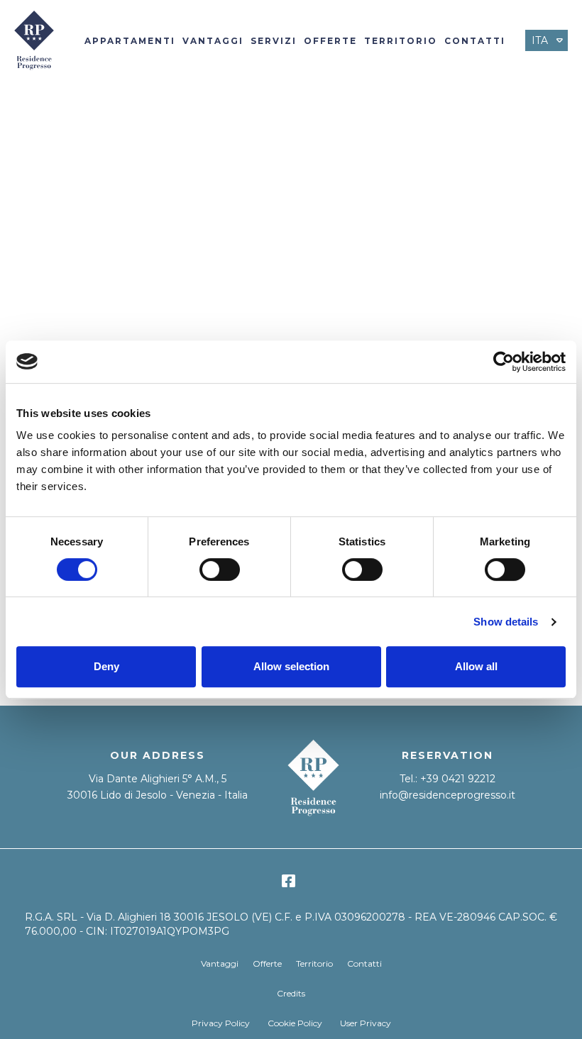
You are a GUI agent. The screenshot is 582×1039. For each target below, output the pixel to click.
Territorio (400, 40)
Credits (291, 993)
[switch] (219, 569)
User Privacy (365, 1023)
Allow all (476, 666)
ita (540, 40)
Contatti (474, 40)
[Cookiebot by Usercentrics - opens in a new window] (503, 361)
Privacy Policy (221, 1023)
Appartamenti (129, 40)
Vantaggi (212, 40)
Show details (505, 622)
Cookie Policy (295, 1023)
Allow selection (291, 666)
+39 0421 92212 (457, 778)
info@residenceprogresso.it (447, 795)
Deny (106, 666)
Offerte (330, 40)
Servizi (274, 40)
